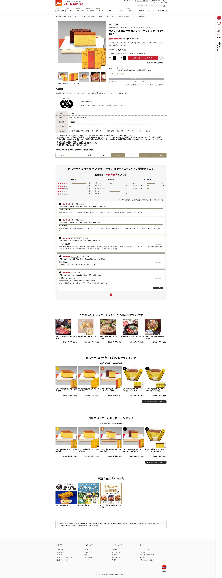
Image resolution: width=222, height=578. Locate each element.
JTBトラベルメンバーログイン (146, 85)
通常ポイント (113, 81)
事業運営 (142, 557)
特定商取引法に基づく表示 (147, 555)
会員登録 (219, 37)
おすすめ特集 (88, 557)
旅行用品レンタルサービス (64, 557)
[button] (104, 76)
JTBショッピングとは (146, 560)
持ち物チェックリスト (63, 560)
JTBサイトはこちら (159, 2)
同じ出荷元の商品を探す (154, 62)
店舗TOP (114, 560)
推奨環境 (114, 555)
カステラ (115, 24)
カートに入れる (145, 58)
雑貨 (85, 555)
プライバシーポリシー (146, 549)
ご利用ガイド (116, 549)
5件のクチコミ (134, 38)
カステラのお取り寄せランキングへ (155, 401)
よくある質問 (116, 552)
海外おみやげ (60, 552)
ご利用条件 (143, 552)
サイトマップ (116, 557)
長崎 (110, 24)
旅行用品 (59, 555)
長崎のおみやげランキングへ (157, 462)
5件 (125, 175)
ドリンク (87, 552)
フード (86, 549)
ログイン (219, 31)
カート (219, 26)
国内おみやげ (60, 549)
